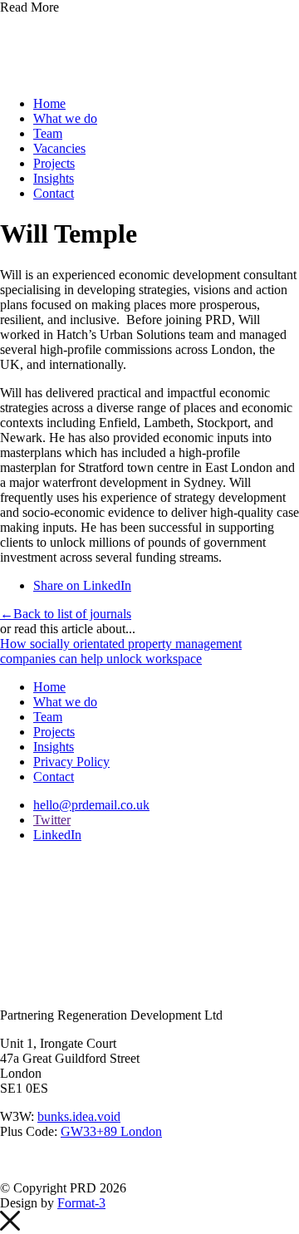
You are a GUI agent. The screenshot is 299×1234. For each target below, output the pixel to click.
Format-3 (81, 1203)
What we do (65, 118)
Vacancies (59, 148)
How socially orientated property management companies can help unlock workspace (121, 651)
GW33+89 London (111, 1131)
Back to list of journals (65, 614)
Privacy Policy (71, 762)
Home (49, 103)
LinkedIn (57, 835)
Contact (53, 193)
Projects (54, 163)
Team (47, 133)
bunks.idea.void (78, 1116)
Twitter (52, 820)
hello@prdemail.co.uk (91, 805)
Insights (53, 178)
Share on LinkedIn (82, 585)
